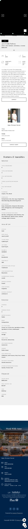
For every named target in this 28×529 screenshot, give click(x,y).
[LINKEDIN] (17, 509)
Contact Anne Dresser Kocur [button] (14, 447)
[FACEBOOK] (10, 509)
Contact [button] (14, 99)
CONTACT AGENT (14, 144)
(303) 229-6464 (6, 135)
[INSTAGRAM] (14, 509)
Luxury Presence (17, 513)
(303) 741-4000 (8, 474)
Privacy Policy (19, 520)
